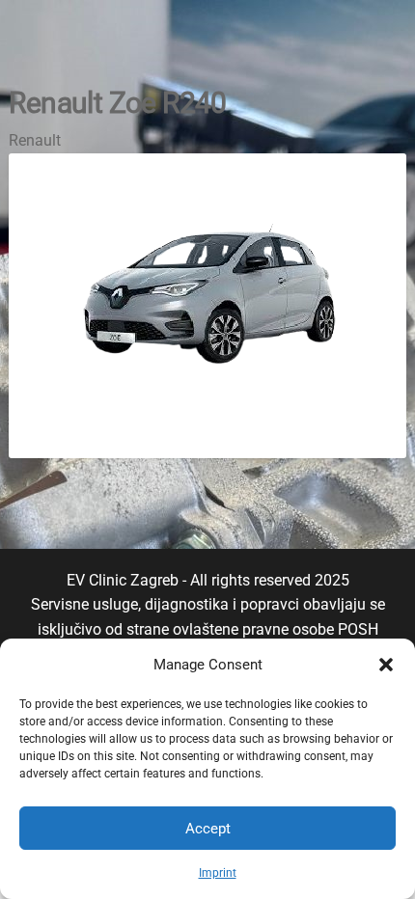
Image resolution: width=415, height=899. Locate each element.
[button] (386, 664)
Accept (208, 828)
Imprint (217, 873)
